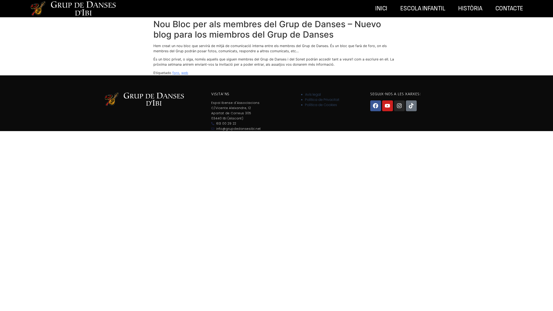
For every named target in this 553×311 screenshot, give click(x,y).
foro (175, 73)
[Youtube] (387, 105)
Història (470, 8)
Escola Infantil (422, 8)
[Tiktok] (411, 105)
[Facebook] (375, 105)
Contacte (509, 8)
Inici (381, 8)
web (184, 73)
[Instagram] (399, 105)
